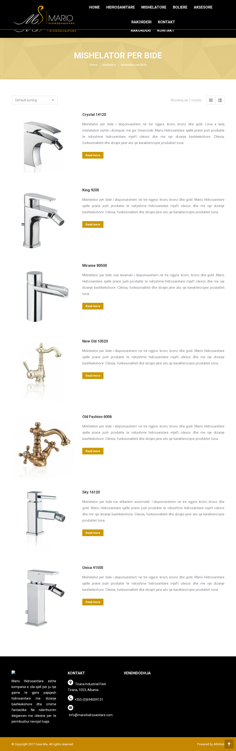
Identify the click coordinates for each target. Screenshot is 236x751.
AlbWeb (218, 744)
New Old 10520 (95, 341)
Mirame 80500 (94, 265)
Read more (93, 155)
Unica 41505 (92, 567)
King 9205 (90, 190)
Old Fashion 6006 (97, 417)
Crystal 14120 (94, 114)
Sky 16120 (91, 492)
